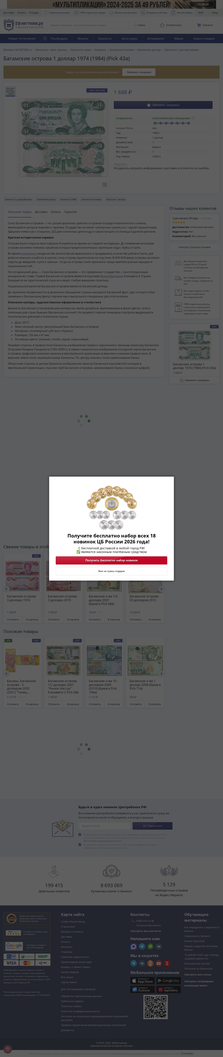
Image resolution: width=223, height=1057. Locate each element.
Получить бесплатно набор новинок (111, 560)
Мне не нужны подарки (111, 571)
